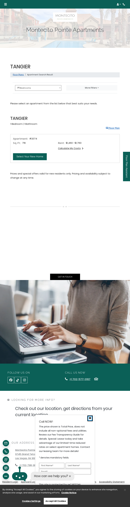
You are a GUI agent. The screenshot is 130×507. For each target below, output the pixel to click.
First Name (47, 465)
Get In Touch (65, 277)
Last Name (74, 465)
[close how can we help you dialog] (70, 476)
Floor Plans (18, 74)
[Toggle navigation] (6, 4)
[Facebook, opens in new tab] (11, 380)
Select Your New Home (31, 156)
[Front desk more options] (5, 476)
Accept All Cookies (56, 501)
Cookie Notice (68, 492)
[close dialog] (90, 418)
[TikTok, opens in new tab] (17, 380)
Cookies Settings (31, 501)
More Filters (91, 87)
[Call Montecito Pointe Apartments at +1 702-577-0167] (124, 4)
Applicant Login (29, 481)
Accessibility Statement (112, 481)
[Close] (124, 489)
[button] (118, 4)
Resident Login (10, 481)
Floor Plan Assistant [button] (126, 168)
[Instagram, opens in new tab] (24, 380)
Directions (31, 425)
